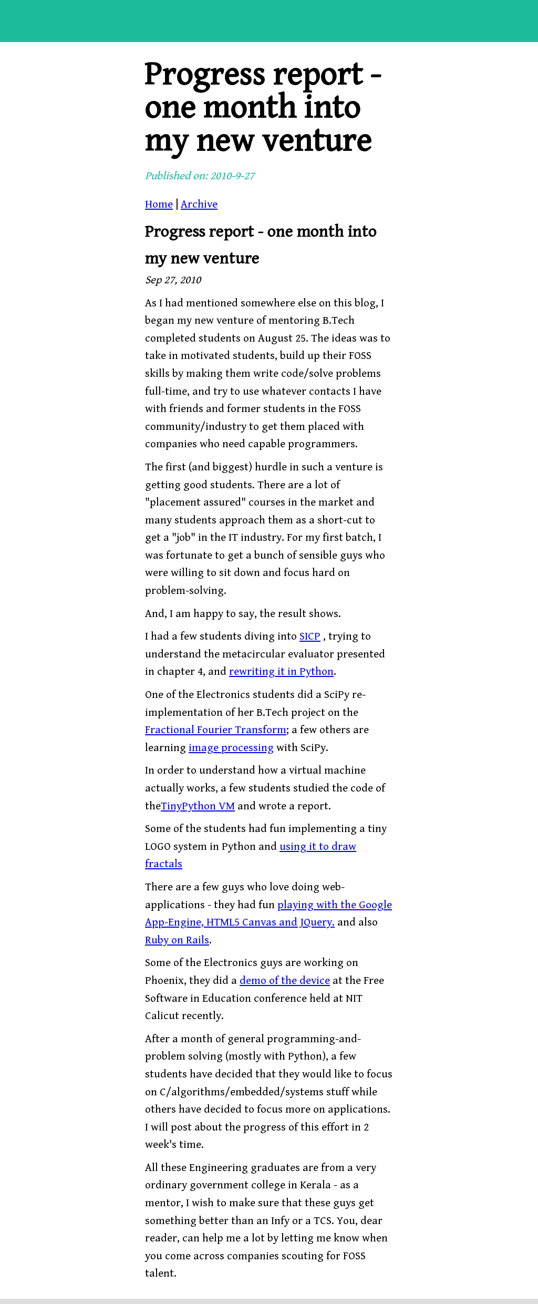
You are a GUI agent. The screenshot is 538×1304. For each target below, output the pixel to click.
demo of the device (285, 980)
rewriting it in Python (281, 671)
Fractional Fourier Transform (215, 730)
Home (159, 204)
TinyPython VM (198, 806)
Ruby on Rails (177, 940)
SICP (309, 636)
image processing (231, 748)
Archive (199, 204)
